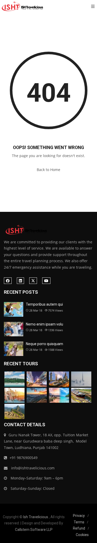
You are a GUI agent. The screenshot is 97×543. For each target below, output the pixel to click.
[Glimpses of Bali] (59, 395)
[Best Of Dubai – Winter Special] (81, 379)
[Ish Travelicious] (22, 6)
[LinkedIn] (20, 280)
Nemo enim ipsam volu (44, 324)
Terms (79, 522)
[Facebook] (8, 280)
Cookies (82, 535)
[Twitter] (33, 280)
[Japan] (37, 395)
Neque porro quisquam (44, 344)
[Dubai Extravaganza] (59, 379)
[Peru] (14, 411)
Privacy (79, 516)
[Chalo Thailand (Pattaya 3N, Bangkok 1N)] (14, 379)
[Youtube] (46, 280)
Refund (79, 528)
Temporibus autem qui (44, 304)
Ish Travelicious (35, 517)
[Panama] (81, 395)
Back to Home (48, 169)
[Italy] (14, 395)
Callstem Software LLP (34, 530)
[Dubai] (37, 379)
